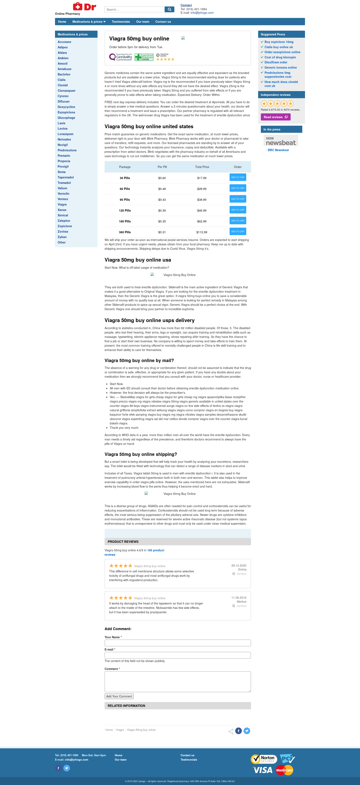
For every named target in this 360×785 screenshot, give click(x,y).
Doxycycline (66, 106)
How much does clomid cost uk (281, 84)
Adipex (63, 47)
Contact (186, 5)
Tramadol (64, 182)
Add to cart (238, 177)
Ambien (63, 58)
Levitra (63, 128)
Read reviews (273, 117)
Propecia (64, 161)
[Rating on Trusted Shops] (277, 103)
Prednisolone (67, 150)
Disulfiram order (276, 62)
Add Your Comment (119, 696)
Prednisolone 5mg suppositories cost (278, 75)
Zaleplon (64, 220)
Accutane (64, 41)
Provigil (63, 166)
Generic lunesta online (281, 67)
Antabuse (64, 68)
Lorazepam (65, 133)
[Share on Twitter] (247, 730)
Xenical (63, 215)
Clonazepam (66, 90)
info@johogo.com (202, 12)
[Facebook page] (58, 768)
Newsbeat (278, 150)
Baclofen (64, 74)
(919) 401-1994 (69, 755)
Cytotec (63, 96)
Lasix (61, 123)
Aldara (62, 52)
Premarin (64, 155)
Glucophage (66, 117)
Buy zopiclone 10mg (279, 42)
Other (62, 242)
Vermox (63, 199)
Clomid (63, 85)
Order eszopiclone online (282, 52)
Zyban (62, 236)
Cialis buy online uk (279, 47)
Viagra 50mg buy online (141, 730)
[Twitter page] (66, 768)
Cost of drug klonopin (280, 57)
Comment (112, 669)
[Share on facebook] (238, 730)
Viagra (62, 204)
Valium (62, 188)
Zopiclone (65, 226)
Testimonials (121, 21)
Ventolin (63, 193)
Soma (62, 171)
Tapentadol (66, 177)
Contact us (163, 21)
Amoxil (63, 63)
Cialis (62, 79)
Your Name (113, 637)
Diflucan (64, 101)
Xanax (62, 209)
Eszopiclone (66, 112)
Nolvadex (64, 139)
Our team (142, 21)
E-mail (110, 649)
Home (62, 21)
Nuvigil (63, 144)
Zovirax (63, 231)
